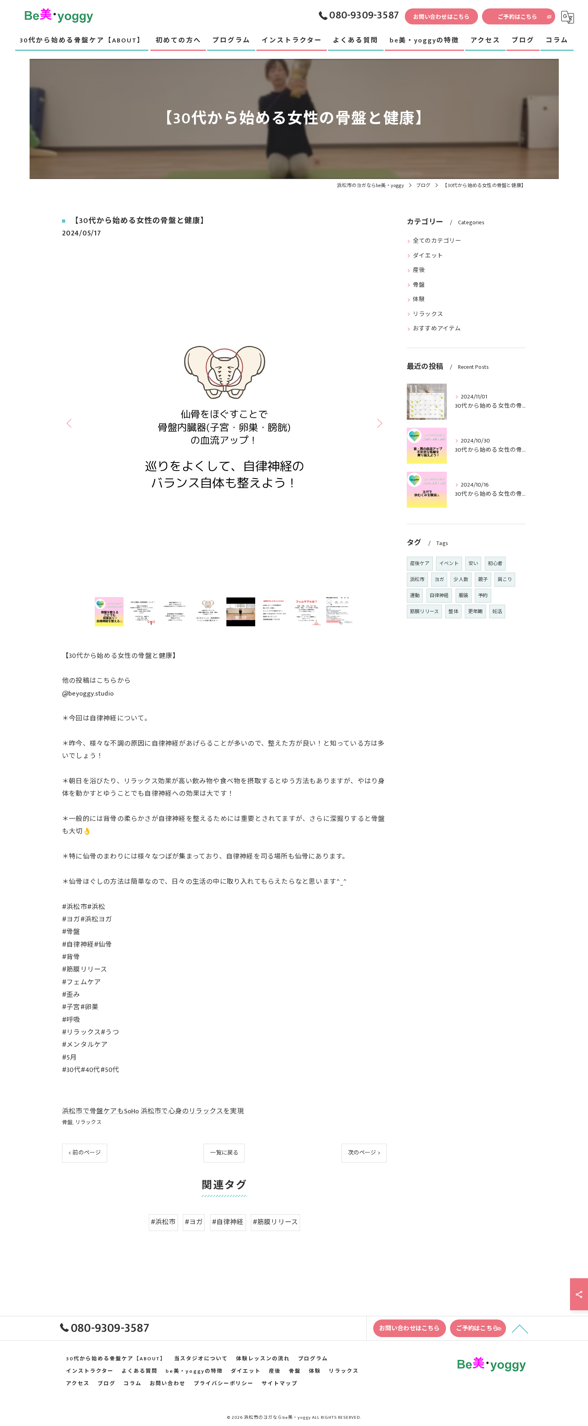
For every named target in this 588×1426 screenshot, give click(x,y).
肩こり (505, 579)
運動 (415, 595)
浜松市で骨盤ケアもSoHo (100, 1111)
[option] (224, 423)
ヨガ (439, 579)
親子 (483, 579)
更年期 (475, 611)
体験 (419, 299)
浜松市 (417, 579)
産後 (419, 270)
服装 (463, 595)
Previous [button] (70, 423)
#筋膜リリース (275, 1222)
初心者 (495, 563)
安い (473, 563)
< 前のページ (84, 1152)
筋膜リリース (424, 611)
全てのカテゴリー (437, 241)
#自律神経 (228, 1222)
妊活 (497, 611)
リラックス (88, 1122)
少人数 (461, 579)
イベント (449, 563)
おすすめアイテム (437, 329)
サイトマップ (280, 1384)
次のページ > (364, 1152)
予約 (483, 595)
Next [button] (379, 423)
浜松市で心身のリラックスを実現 (192, 1111)
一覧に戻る (224, 1152)
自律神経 (439, 595)
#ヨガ (194, 1222)
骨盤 (67, 1122)
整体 (453, 611)
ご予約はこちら (517, 17)
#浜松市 (163, 1222)
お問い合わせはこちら (441, 17)
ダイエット (428, 256)
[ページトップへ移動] (520, 1328)
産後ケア (420, 563)
